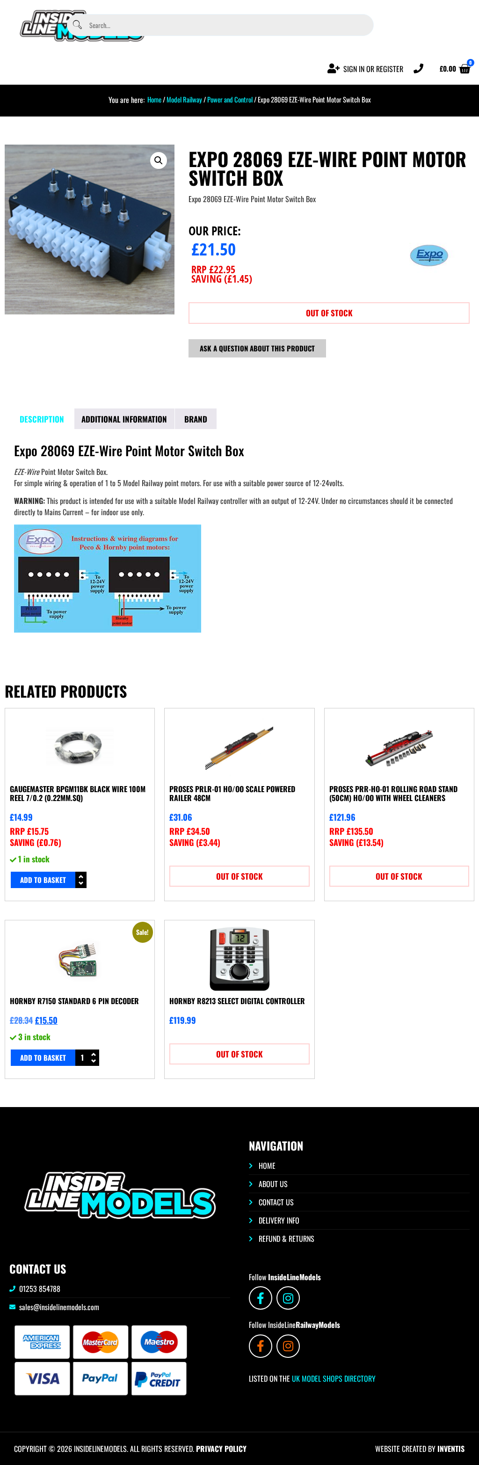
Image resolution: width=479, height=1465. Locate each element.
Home (154, 99)
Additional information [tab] (124, 419)
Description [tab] (42, 419)
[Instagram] (288, 1298)
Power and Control (230, 99)
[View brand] (429, 287)
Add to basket (43, 880)
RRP (213, 269)
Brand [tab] (195, 419)
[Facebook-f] (260, 1298)
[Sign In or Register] (334, 68)
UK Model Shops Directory (333, 1378)
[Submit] (77, 25)
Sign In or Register (373, 68)
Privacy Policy (221, 1448)
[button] (158, 160)
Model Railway (184, 99)
